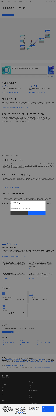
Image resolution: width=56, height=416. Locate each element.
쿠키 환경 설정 (22, 408)
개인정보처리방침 (20, 412)
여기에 (35, 408)
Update (30, 213)
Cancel (12, 213)
